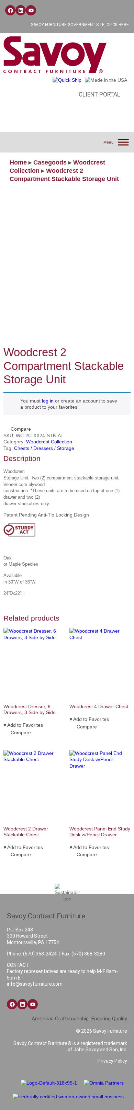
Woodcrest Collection (49, 441)
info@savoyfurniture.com (35, 984)
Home (18, 162)
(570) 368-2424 (40, 953)
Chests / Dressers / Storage (44, 448)
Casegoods (50, 162)
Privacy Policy (112, 1061)
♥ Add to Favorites (23, 725)
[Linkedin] (20, 10)
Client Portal (99, 94)
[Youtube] (31, 10)
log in (48, 401)
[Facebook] (10, 10)
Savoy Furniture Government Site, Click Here (80, 24)
